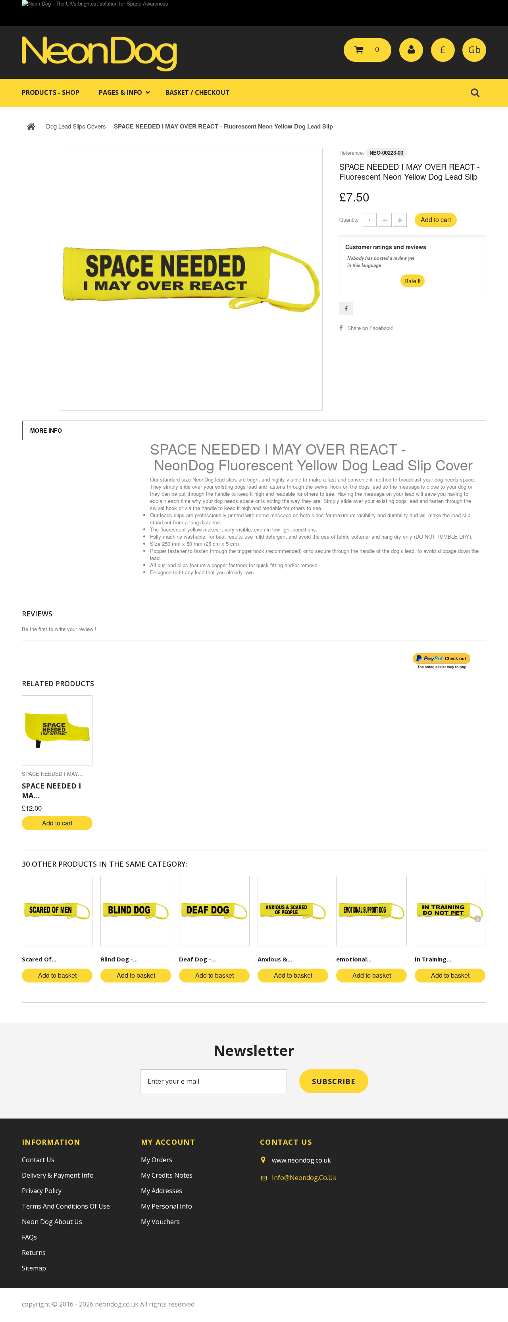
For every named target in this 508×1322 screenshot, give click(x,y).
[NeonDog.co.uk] (99, 53)
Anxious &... (275, 959)
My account (168, 1142)
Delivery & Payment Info (58, 1175)
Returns (34, 1252)
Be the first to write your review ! (59, 629)
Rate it (412, 281)
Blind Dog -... (119, 959)
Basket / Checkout (197, 92)
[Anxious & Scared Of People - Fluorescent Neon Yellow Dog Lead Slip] (293, 911)
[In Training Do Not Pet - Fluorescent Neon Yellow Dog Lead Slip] (450, 911)
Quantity (349, 219)
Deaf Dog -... (197, 959)
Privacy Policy (42, 1190)
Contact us (38, 1159)
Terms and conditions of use (66, 1206)
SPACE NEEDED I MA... (51, 790)
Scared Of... (39, 959)
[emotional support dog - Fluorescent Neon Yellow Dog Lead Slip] (371, 911)
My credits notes (166, 1175)
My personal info (166, 1206)
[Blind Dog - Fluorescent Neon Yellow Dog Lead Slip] (135, 911)
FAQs (29, 1237)
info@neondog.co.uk (304, 1177)
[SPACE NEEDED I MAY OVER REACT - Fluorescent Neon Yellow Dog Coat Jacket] (57, 730)
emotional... (353, 959)
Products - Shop (50, 92)
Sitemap (34, 1268)
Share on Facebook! (370, 328)
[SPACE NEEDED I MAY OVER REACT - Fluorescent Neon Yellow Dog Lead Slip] (191, 279)
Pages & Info (120, 92)
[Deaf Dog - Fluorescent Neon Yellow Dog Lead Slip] (214, 911)
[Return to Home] (31, 126)
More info (46, 430)
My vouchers (160, 1221)
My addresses (161, 1190)
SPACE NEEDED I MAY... (52, 773)
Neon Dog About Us (52, 1221)
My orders (156, 1159)
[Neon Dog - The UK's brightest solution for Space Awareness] (254, 13)
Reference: (351, 152)
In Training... (433, 959)
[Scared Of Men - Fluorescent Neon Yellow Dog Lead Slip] (57, 911)
